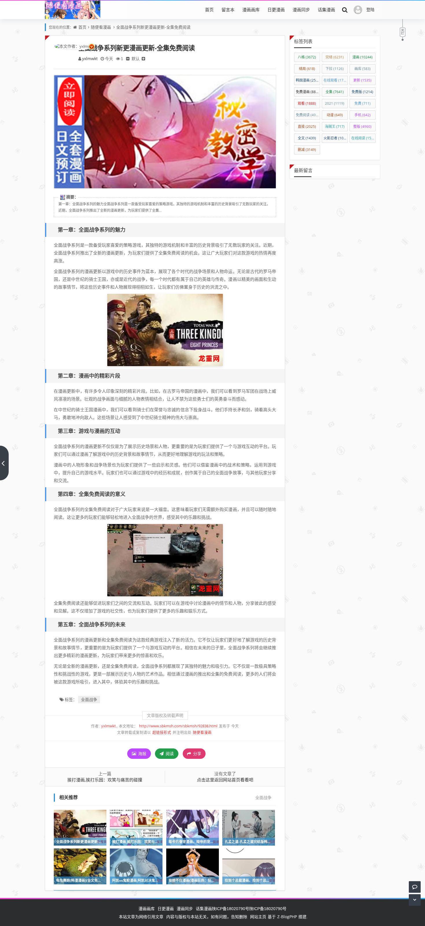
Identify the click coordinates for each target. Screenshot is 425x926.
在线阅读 (363, 138)
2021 (334, 103)
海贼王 (335, 126)
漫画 (362, 57)
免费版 (362, 91)
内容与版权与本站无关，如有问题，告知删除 (206, 916)
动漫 (335, 114)
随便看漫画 (101, 27)
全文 (307, 138)
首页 (209, 9)
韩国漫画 (308, 80)
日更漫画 (276, 9)
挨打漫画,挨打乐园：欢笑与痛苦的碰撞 (104, 780)
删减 (307, 149)
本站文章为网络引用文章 (141, 916)
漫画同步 (301, 9)
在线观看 (336, 80)
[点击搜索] (345, 9)
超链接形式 (161, 732)
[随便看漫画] (72, 18)
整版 (362, 126)
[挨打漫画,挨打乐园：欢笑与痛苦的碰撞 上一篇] (4, 463)
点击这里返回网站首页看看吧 (225, 780)
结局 (307, 68)
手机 (362, 114)
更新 (362, 80)
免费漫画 (307, 91)
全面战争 (89, 699)
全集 (335, 91)
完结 (335, 57)
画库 (362, 68)
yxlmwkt (90, 58)
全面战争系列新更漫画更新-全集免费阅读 (153, 27)
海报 (141, 753)
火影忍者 (336, 138)
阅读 (169, 753)
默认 (136, 58)
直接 (307, 126)
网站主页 (258, 916)
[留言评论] (414, 887)
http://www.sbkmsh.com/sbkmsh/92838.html (178, 726)
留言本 (227, 9)
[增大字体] (143, 58)
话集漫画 (326, 9)
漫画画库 (251, 9)
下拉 (335, 68)
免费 (362, 103)
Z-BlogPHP (287, 916)
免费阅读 (308, 114)
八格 (307, 57)
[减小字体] (128, 58)
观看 (307, 103)
